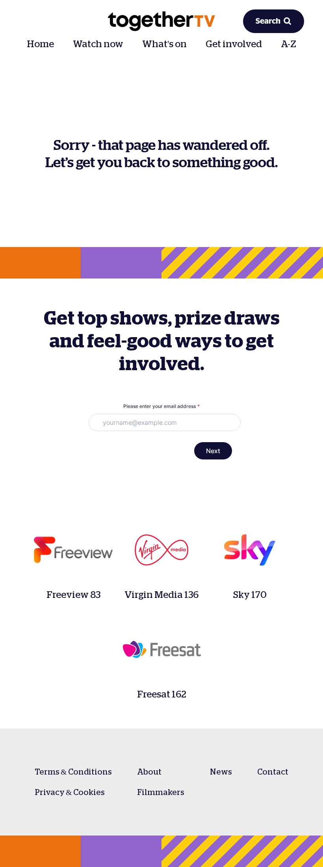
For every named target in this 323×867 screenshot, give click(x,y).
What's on (164, 44)
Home (40, 44)
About (149, 772)
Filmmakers (160, 792)
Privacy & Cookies (70, 792)
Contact (272, 772)
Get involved (234, 44)
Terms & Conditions (73, 772)
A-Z (288, 44)
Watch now (98, 44)
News (221, 772)
